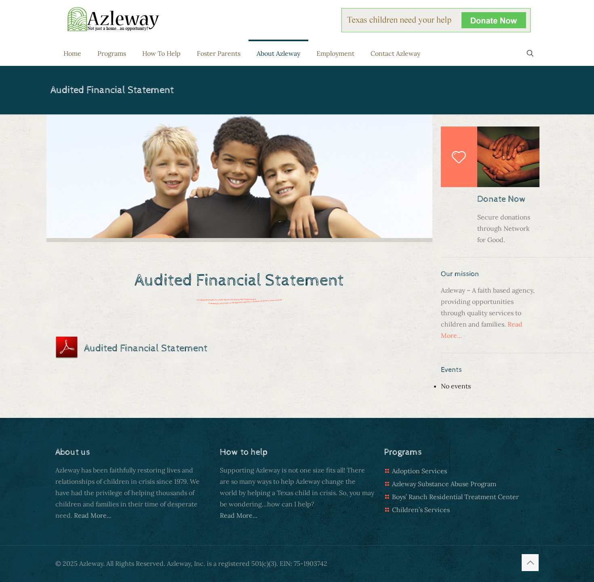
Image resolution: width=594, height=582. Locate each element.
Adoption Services (419, 471)
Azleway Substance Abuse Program (444, 484)
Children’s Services (421, 510)
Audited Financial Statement (145, 348)
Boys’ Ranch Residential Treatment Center (455, 497)
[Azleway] (113, 18)
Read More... (93, 515)
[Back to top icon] (530, 562)
